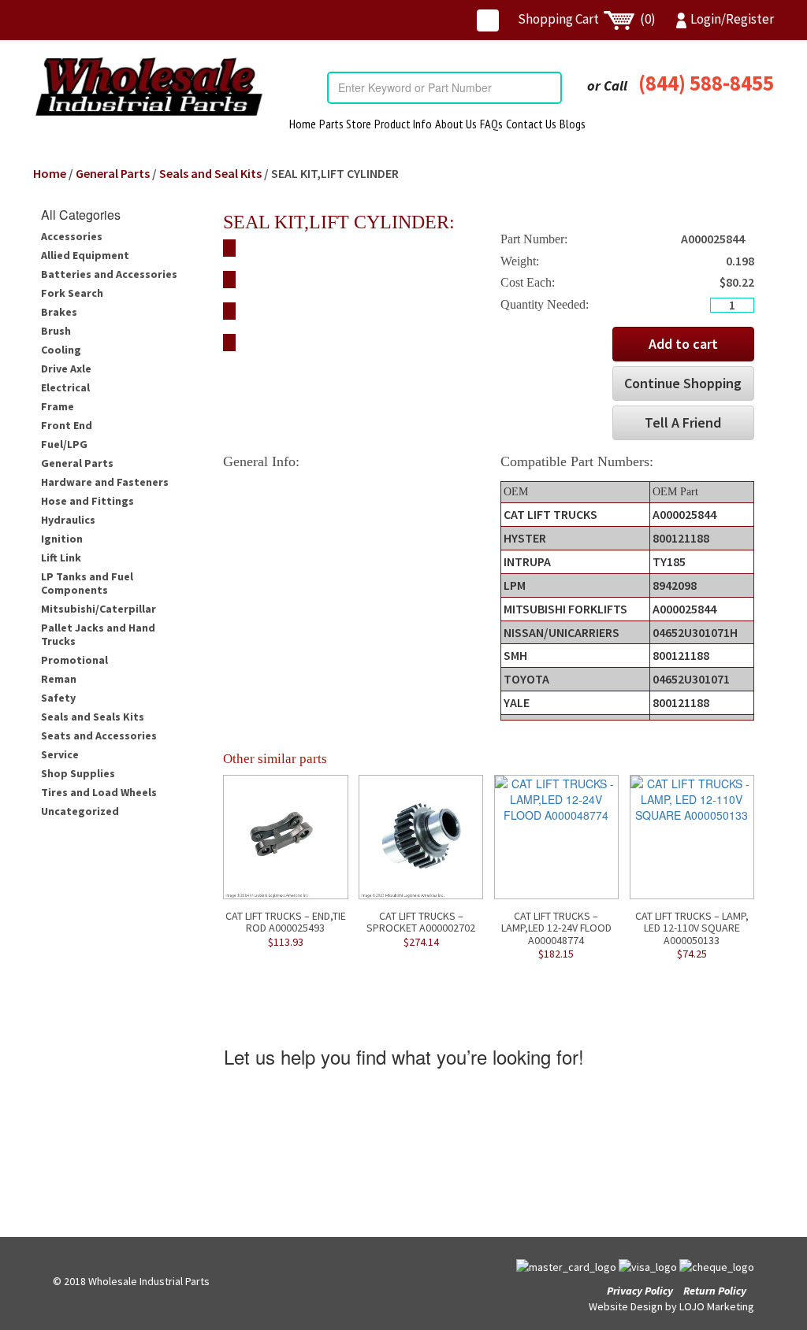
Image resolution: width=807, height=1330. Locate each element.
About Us (456, 124)
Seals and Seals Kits (92, 716)
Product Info (403, 124)
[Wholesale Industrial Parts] (148, 86)
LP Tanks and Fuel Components (87, 583)
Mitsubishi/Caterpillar (98, 609)
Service (60, 754)
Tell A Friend (683, 422)
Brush (56, 331)
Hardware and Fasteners (105, 482)
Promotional (74, 660)
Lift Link (61, 557)
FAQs (491, 124)
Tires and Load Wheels (99, 792)
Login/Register (732, 19)
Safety (58, 698)
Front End (66, 425)
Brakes (59, 312)
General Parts (113, 173)
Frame (57, 406)
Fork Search (72, 293)
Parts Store (345, 124)
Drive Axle (66, 368)
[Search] (549, 87)
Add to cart (683, 344)
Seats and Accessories (99, 735)
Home (302, 124)
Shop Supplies (78, 773)
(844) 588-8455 (706, 82)
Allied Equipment (85, 255)
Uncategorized (80, 811)
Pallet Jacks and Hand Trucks (98, 634)
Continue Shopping (683, 383)
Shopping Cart (587, 19)
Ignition (62, 539)
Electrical (65, 387)
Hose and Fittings (87, 501)
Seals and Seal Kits (210, 173)
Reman (58, 679)
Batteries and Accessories (109, 274)
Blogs (573, 124)
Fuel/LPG (64, 444)
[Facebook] (488, 20)
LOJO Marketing (716, 1306)
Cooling (61, 350)
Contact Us (531, 124)
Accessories (71, 236)
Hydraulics (68, 520)
